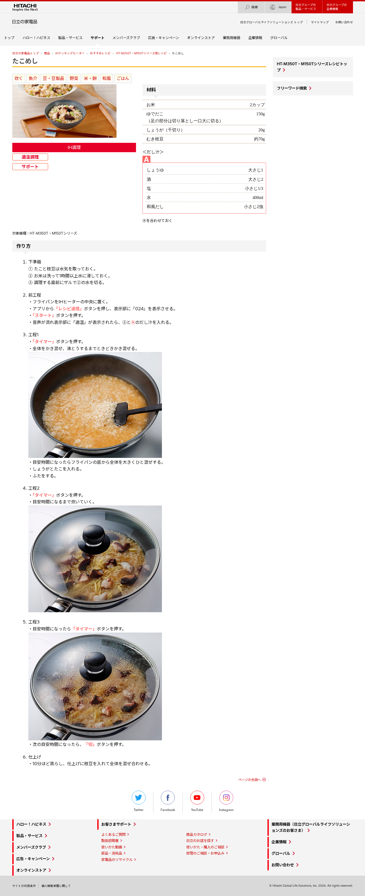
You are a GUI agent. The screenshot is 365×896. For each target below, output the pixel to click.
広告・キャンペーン (163, 38)
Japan (282, 7)
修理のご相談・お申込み (205, 853)
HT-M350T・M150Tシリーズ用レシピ (141, 53)
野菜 (74, 78)
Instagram (226, 810)
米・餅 (90, 78)
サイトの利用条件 (24, 886)
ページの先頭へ (249, 780)
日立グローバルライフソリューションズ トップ (271, 22)
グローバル (279, 38)
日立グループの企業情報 (337, 7)
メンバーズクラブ (126, 38)
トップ (9, 38)
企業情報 (255, 38)
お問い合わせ (344, 22)
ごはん (123, 78)
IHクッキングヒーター (70, 53)
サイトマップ (320, 22)
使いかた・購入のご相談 (205, 847)
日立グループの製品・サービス (306, 7)
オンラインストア (201, 38)
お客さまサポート (116, 824)
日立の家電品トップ (25, 53)
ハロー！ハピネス (36, 38)
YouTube (197, 810)
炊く (18, 78)
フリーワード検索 (292, 88)
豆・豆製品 (53, 78)
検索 (254, 7)
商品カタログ (196, 834)
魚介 (33, 78)
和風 (106, 78)
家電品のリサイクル (117, 859)
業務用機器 (231, 38)
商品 (47, 53)
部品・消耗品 (111, 853)
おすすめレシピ (100, 53)
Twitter (138, 810)
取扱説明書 (110, 840)
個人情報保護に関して (56, 886)
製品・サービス (70, 38)
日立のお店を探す (200, 840)
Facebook (168, 810)
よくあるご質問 (113, 834)
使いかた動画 (111, 847)
